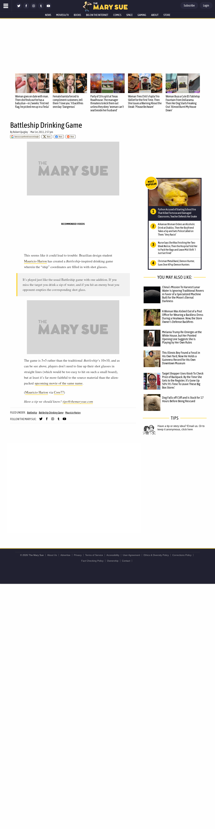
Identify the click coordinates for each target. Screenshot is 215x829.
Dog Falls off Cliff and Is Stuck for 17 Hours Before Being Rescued (183, 399)
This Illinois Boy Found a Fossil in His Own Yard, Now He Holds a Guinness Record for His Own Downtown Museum (181, 358)
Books (77, 15)
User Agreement (131, 555)
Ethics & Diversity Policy (156, 555)
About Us (52, 555)
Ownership (112, 560)
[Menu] (6, 6)
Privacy (78, 555)
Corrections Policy (181, 555)
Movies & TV (62, 15)
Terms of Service (94, 555)
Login (206, 5)
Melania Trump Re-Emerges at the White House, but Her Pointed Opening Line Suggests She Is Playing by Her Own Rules (182, 337)
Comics (117, 15)
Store (166, 15)
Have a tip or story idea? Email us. (178, 426)
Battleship (32, 412)
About (154, 15)
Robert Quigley (20, 131)
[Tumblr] (41, 8)
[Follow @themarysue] (19, 8)
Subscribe (189, 5)
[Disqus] (74, 488)
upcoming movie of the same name (58, 383)
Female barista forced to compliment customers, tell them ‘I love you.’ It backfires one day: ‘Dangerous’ (68, 101)
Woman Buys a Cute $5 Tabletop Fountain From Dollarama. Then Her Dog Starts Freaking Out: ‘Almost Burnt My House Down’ (183, 103)
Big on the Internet (97, 15)
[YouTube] (48, 8)
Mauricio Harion (35, 261)
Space (129, 15)
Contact (126, 560)
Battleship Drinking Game (51, 412)
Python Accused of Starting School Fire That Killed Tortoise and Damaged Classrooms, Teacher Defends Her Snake (177, 213)
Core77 (59, 392)
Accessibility (112, 555)
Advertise (65, 555)
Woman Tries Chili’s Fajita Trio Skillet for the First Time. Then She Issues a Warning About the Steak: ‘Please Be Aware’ (145, 101)
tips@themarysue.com (78, 401)
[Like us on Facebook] (26, 8)
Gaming (142, 15)
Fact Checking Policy (92, 560)
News (48, 15)
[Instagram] (34, 8)
